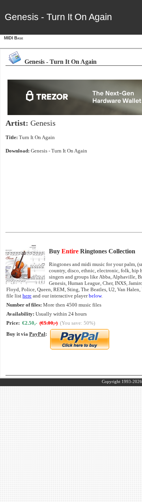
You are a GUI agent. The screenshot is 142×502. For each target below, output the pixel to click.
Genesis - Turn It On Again (59, 151)
